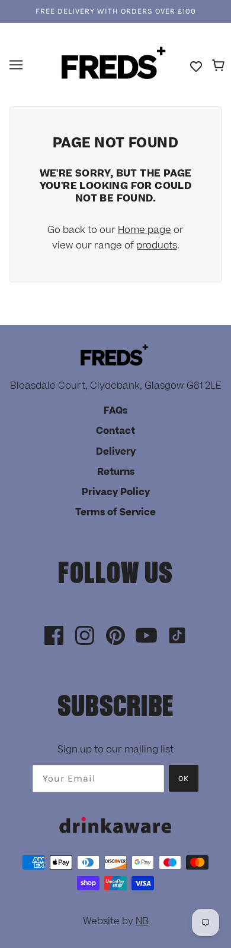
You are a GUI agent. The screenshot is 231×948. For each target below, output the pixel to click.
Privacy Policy (116, 492)
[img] (53, 636)
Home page (144, 230)
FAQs (115, 410)
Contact (115, 430)
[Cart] (220, 66)
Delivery (116, 451)
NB (142, 921)
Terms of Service (115, 512)
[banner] (113, 64)
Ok (183, 778)
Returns (115, 471)
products (156, 245)
